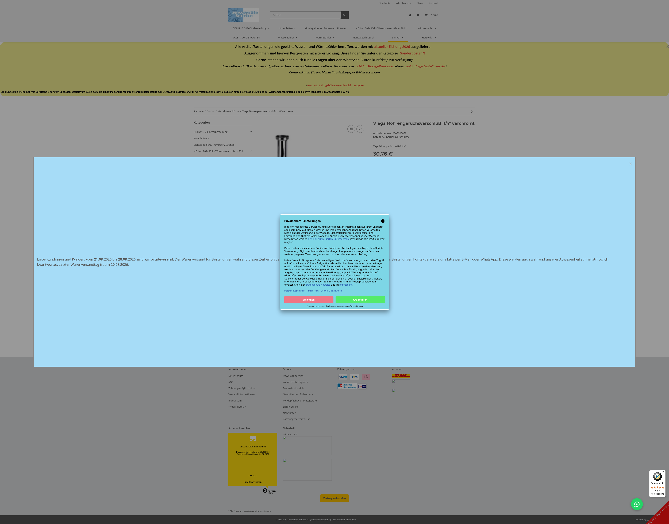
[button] (637, 504)
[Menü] (663, 472)
